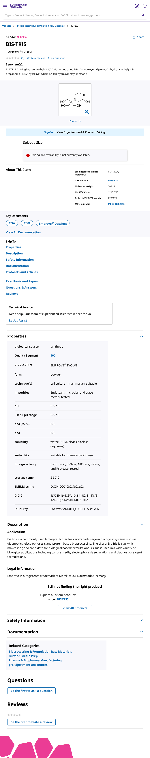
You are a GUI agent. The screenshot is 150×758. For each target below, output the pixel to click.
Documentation (17, 266)
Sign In (48, 132)
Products (6, 25)
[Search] (143, 15)
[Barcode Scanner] (137, 6)
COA (12, 223)
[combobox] (75, 15)
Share (140, 37)
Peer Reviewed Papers (22, 281)
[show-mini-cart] (144, 6)
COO (27, 223)
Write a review (36, 58)
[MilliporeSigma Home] (18, 6)
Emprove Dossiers (53, 224)
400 (52, 355)
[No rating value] (13, 58)
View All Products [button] (75, 608)
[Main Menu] (5, 6)
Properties (13, 247)
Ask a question (56, 58)
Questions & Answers (21, 287)
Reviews (12, 294)
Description (14, 253)
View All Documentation (23, 232)
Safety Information (20, 260)
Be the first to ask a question (31, 691)
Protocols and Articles (22, 272)
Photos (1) (75, 121)
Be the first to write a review (33, 723)
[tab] (9, 25)
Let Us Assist (18, 320)
